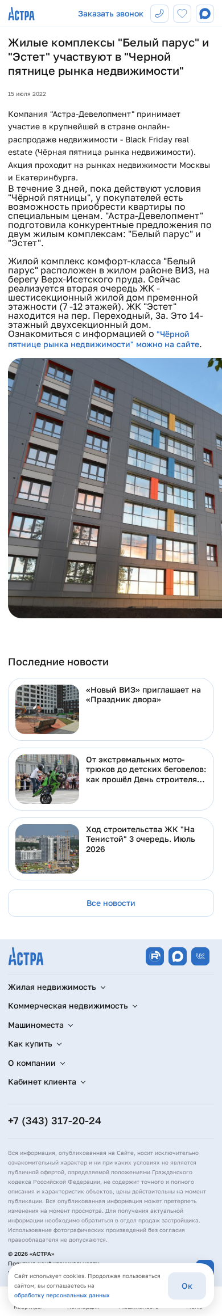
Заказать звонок (110, 13)
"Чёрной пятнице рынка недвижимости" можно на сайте (103, 339)
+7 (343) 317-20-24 (54, 1120)
